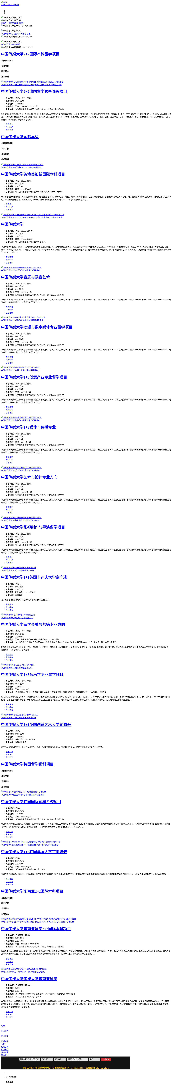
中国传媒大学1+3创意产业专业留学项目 (34, 377)
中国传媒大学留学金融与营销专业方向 (33, 624)
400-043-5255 (6, 5)
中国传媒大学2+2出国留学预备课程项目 (34, 91)
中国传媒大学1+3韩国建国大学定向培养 (34, 852)
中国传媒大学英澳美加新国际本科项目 (33, 174)
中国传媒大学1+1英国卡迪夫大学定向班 (34, 577)
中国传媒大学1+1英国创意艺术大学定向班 (36, 724)
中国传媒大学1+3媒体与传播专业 (28, 427)
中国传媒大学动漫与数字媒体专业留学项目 (36, 327)
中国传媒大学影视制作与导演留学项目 (33, 527)
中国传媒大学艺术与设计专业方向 (29, 477)
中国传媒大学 (12, 224)
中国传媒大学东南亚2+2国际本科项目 (32, 891)
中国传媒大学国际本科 (10, 44)
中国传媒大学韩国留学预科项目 (27, 764)
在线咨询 (15, 5)
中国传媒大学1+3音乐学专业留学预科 (32, 674)
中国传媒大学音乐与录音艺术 (25, 277)
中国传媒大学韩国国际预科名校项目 (31, 802)
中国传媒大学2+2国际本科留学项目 (15, 34)
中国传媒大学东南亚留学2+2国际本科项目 (36, 929)
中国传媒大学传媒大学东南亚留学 (29, 979)
